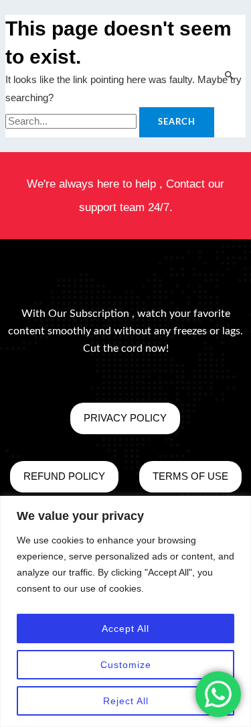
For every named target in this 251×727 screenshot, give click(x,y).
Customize (125, 664)
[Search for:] (72, 121)
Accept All (125, 628)
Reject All (126, 701)
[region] (125, 611)
